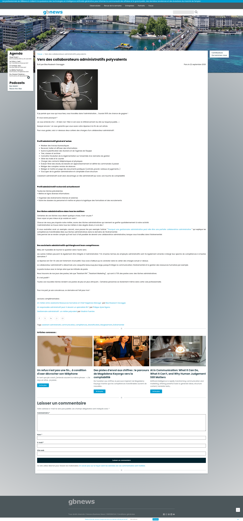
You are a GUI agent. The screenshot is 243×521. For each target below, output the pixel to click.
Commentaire (43, 413)
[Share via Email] (62, 318)
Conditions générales (126, 514)
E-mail (40, 442)
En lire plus (43, 385)
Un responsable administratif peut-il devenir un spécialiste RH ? (63, 307)
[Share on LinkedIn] (51, 318)
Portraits (141, 6)
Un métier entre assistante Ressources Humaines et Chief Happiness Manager (69, 303)
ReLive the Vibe (15, 89)
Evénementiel (118, 325)
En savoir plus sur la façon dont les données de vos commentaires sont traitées (112, 466)
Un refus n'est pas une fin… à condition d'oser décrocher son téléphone (61, 371)
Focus (151, 6)
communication (68, 325)
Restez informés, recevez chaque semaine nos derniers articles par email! (106, 519)
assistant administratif (51, 325)
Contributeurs (217, 53)
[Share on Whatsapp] (57, 318)
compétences (81, 325)
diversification (94, 325)
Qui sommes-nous (219, 55)
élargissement (106, 325)
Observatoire (95, 6)
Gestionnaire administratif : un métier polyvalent (57, 311)
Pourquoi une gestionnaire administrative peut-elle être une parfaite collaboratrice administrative (149, 229)
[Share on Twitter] (45, 318)
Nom (39, 434)
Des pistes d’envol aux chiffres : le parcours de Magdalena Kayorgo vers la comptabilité (121, 373)
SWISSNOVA (111, 514)
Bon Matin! (13, 86)
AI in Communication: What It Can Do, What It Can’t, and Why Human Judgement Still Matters (178, 373)
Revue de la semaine (113, 6)
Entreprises (129, 6)
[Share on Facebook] (39, 318)
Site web (40, 450)
